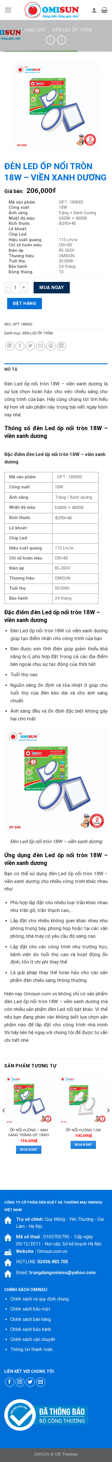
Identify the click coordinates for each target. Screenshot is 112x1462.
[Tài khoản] (94, 10)
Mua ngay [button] (28, 1149)
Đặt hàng (24, 303)
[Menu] (8, 10)
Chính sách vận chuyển (32, 1339)
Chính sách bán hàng (30, 1319)
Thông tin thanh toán (31, 1349)
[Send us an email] (40, 1382)
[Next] (108, 1122)
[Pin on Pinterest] (51, 346)
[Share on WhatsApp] (9, 346)
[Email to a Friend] (40, 346)
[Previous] (4, 1122)
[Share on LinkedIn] (61, 346)
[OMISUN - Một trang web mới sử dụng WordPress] (51, 10)
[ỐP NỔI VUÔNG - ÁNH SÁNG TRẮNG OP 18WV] (28, 1099)
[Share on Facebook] (20, 346)
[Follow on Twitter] (30, 1382)
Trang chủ (32, 30)
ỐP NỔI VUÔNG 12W (83, 1130)
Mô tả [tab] (10, 369)
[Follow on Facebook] (9, 1382)
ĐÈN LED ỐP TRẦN (72, 30)
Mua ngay (51, 287)
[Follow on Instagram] (20, 1382)
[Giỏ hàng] (104, 10)
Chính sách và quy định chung (39, 1299)
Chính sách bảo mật (30, 1309)
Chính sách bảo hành (30, 1329)
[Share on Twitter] (30, 346)
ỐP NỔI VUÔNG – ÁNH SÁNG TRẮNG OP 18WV (28, 1132)
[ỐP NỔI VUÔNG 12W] (83, 1099)
